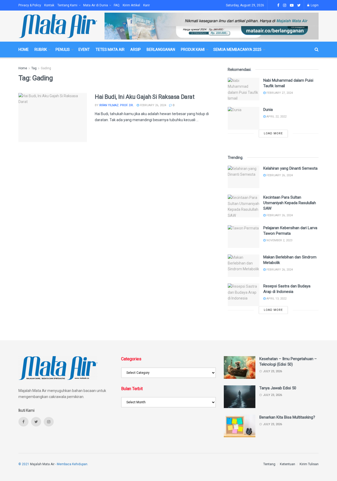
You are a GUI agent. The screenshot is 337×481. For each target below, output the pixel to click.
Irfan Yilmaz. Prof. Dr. (116, 105)
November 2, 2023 (279, 240)
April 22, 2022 (276, 116)
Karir (146, 5)
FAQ (117, 5)
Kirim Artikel (131, 5)
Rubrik (40, 49)
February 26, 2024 (152, 105)
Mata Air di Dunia (95, 5)
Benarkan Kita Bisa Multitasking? (287, 417)
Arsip (135, 49)
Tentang (269, 464)
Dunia (268, 109)
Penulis (63, 49)
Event (84, 49)
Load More (273, 133)
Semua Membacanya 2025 (237, 49)
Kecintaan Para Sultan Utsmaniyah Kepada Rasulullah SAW (289, 203)
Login (314, 5)
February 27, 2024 (279, 93)
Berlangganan (161, 49)
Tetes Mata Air (110, 49)
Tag (34, 68)
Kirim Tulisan (309, 464)
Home (23, 49)
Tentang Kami (67, 5)
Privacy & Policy (29, 5)
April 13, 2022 (276, 298)
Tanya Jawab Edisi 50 (277, 388)
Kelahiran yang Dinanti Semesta (290, 168)
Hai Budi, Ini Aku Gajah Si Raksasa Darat (144, 97)
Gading (46, 68)
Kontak (49, 5)
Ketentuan (287, 464)
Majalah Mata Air (42, 464)
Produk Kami (193, 49)
